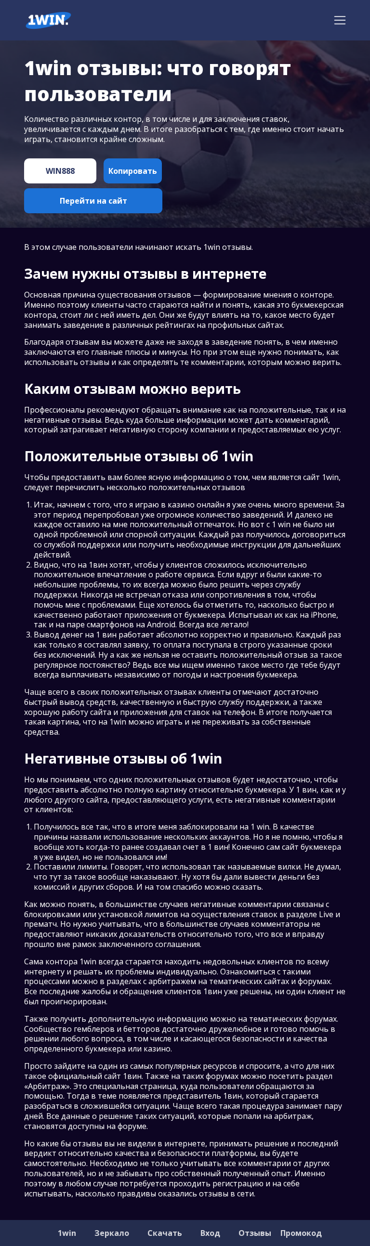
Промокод (301, 1233)
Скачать (164, 1233)
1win (67, 1233)
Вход (210, 1233)
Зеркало (111, 1233)
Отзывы (254, 1233)
